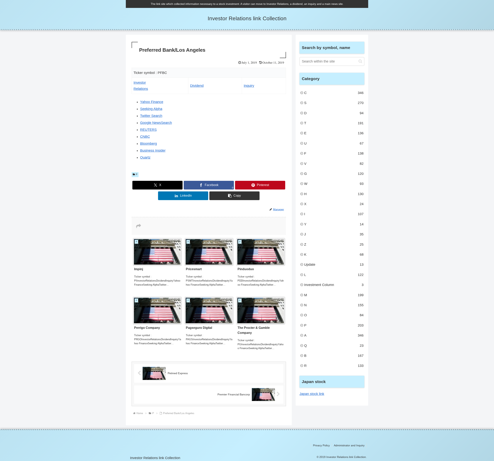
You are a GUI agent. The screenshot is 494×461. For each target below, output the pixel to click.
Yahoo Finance (151, 102)
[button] (234, 195)
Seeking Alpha (151, 109)
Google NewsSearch (156, 123)
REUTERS (148, 130)
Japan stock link (311, 394)
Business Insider (153, 150)
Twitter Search (151, 116)
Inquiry (249, 86)
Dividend (197, 86)
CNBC (145, 137)
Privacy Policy (321, 445)
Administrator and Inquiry (349, 445)
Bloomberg (148, 143)
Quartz (145, 157)
